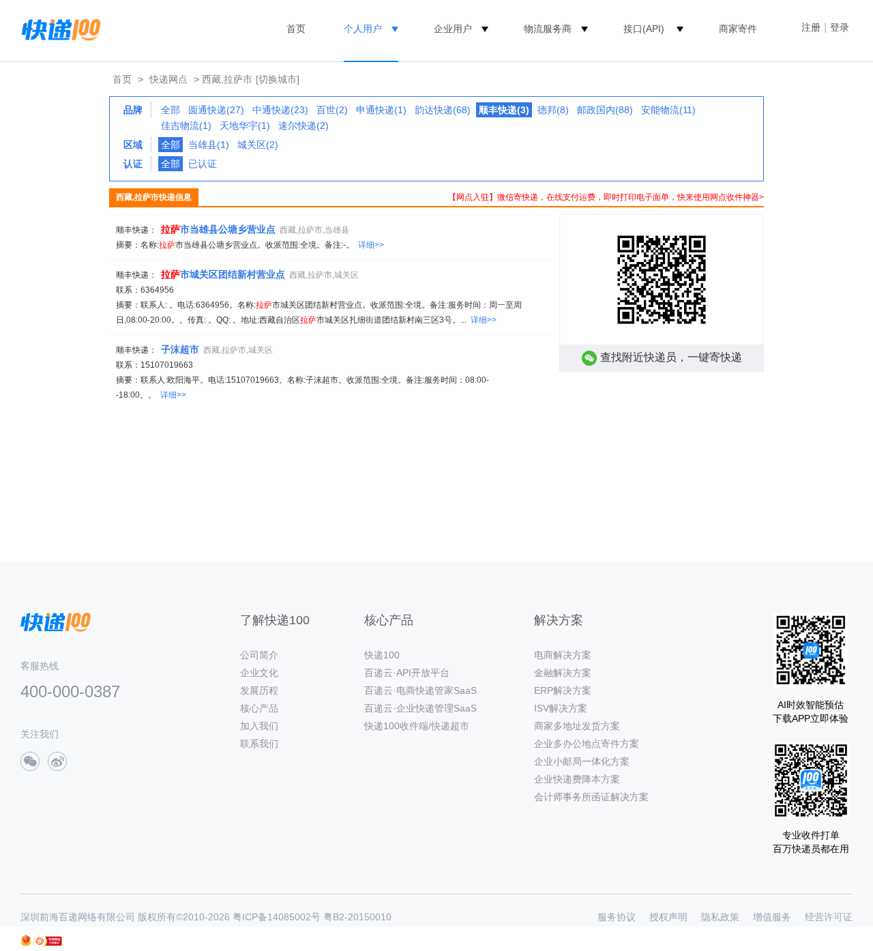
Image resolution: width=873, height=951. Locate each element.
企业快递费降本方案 (577, 779)
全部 (170, 109)
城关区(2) (257, 144)
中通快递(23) (280, 109)
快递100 (382, 654)
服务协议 (616, 916)
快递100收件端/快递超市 (416, 725)
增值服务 (772, 916)
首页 (296, 28)
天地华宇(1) (245, 125)
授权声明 (668, 916)
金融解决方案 (562, 672)
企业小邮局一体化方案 (582, 761)
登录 (839, 27)
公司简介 (259, 654)
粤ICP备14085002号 (277, 916)
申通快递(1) (381, 109)
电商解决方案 (562, 654)
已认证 (202, 163)
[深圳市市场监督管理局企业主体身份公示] (25, 940)
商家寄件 (738, 28)
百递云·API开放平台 (406, 672)
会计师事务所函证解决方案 (591, 796)
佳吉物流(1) (186, 125)
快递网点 (168, 79)
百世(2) (332, 109)
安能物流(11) (668, 109)
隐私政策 (720, 916)
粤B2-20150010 (357, 916)
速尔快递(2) (303, 125)
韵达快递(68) (443, 109)
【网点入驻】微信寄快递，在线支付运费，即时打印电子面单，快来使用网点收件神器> (606, 197)
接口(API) (643, 28)
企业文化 (259, 672)
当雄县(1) (208, 144)
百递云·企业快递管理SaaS (420, 708)
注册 (810, 27)
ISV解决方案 (560, 708)
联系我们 (259, 743)
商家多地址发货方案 (577, 725)
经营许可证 (829, 916)
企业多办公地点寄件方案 (586, 743)
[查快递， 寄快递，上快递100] (58, 29)
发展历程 (259, 690)
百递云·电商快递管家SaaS (420, 690)
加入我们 (259, 725)
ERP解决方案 (562, 690)
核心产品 (259, 708)
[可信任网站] (47, 941)
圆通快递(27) (216, 109)
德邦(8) (553, 109)
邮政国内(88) (605, 109)
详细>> (371, 245)
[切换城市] (277, 79)
